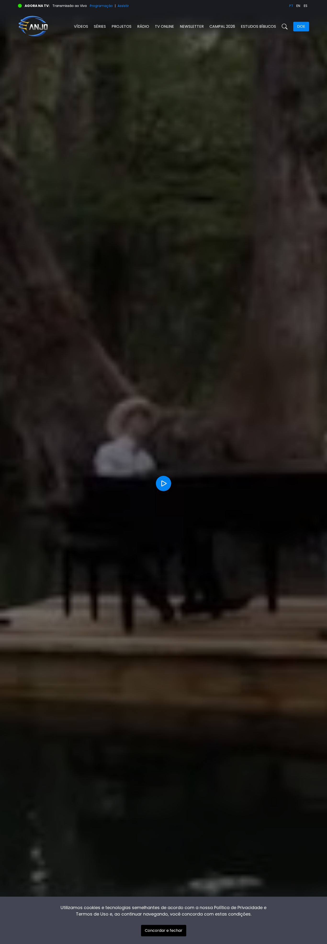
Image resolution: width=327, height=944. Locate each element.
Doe (301, 26)
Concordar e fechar (163, 930)
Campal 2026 (222, 26)
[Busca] (285, 26)
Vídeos (81, 26)
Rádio (143, 26)
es (305, 5)
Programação (101, 5)
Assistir (123, 5)
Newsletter (192, 26)
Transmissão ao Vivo (69, 5)
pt (291, 5)
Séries (100, 26)
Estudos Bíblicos (258, 26)
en (298, 5)
